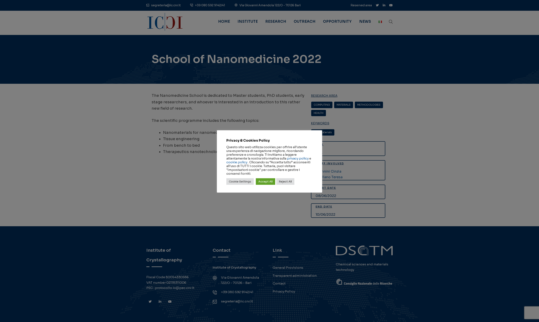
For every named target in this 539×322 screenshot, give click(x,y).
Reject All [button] (285, 181)
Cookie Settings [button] (240, 181)
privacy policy (298, 158)
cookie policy (236, 162)
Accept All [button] (265, 181)
